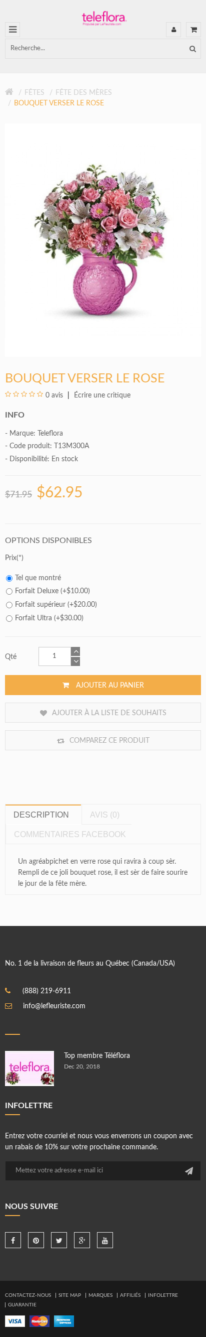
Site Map (69, 1295)
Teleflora (50, 433)
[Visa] (15, 1320)
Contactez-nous (28, 1295)
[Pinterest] (36, 1240)
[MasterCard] (40, 1320)
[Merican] (64, 1320)
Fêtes (34, 92)
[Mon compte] (173, 29)
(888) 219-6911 (46, 991)
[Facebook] (13, 1240)
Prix (10, 558)
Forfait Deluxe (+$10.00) (52, 591)
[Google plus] (82, 1240)
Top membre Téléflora (97, 1055)
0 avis (54, 395)
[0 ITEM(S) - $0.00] (193, 29)
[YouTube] (105, 1240)
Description (41, 815)
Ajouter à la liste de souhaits (108, 713)
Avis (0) (105, 815)
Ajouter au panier (109, 685)
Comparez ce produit (109, 740)
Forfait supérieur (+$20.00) (56, 604)
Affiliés (130, 1295)
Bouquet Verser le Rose (59, 103)
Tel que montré (38, 578)
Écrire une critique (101, 395)
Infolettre (163, 1295)
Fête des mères (84, 92)
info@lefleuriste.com (54, 1006)
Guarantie (22, 1304)
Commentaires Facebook (70, 834)
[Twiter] (59, 1240)
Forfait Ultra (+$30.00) (49, 618)
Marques (100, 1295)
